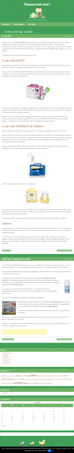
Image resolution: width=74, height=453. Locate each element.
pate (7, 383)
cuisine (51, 376)
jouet (32, 379)
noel (67, 379)
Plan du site (6, 363)
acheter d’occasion (58, 239)
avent (8, 376)
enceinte (65, 376)
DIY (54, 376)
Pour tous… (32, 24)
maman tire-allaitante (20, 42)
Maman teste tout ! (37, 4)
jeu (29, 379)
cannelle (39, 376)
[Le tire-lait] (37, 92)
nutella (69, 379)
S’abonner (6, 357)
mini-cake (58, 379)
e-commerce (59, 376)
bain (11, 376)
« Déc (3, 426)
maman (49, 379)
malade (45, 379)
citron (42, 376)
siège (33, 383)
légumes (36, 379)
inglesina (27, 379)
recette (18, 382)
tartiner (40, 383)
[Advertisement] (24, 332)
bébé (34, 375)
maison (41, 379)
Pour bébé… (6, 24)
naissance (62, 379)
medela (53, 379)
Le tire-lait (6, 36)
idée (22, 379)
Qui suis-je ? (6, 359)
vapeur (50, 383)
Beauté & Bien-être (8, 339)
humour (19, 379)
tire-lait (44, 383)
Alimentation (6, 250)
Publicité (5, 355)
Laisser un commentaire (64, 250)
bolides (21, 376)
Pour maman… (19, 24)
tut (47, 383)
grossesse (10, 379)
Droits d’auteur (7, 353)
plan (12, 383)
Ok (49, 450)
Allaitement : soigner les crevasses (16, 259)
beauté (14, 376)
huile (16, 379)
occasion (3, 383)
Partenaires (6, 361)
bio (17, 375)
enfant (3, 379)
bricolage (27, 376)
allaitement (4, 376)
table (37, 383)
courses (47, 376)
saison (30, 383)
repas (25, 383)
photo (9, 383)
